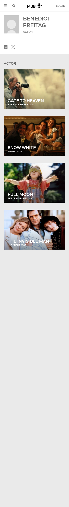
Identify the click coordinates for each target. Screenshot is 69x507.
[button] (5, 5)
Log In (60, 5)
